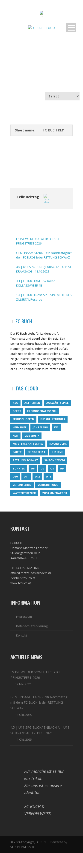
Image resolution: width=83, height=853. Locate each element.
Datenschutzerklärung (31, 626)
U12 (37, 476)
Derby (17, 411)
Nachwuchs (58, 443)
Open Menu (71, 27)
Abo (15, 402)
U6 (32, 468)
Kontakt (21, 635)
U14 (48, 476)
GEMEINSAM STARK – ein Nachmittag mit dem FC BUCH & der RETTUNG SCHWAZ (38, 702)
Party (17, 452)
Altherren (32, 402)
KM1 (15, 435)
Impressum (24, 616)
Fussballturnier (52, 419)
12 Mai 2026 (23, 684)
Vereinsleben (22, 484)
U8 (52, 468)
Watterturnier (24, 493)
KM (56, 427)
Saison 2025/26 (54, 460)
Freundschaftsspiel (42, 411)
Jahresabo (40, 427)
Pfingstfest (36, 452)
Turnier (19, 468)
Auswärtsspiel (57, 402)
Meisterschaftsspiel (28, 443)
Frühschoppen (23, 419)
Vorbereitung (48, 484)
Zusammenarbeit (55, 493)
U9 (61, 468)
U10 (15, 476)
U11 (26, 476)
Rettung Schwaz (25, 460)
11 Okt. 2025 (23, 715)
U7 (42, 468)
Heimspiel (20, 427)
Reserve (57, 452)
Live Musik (31, 435)
